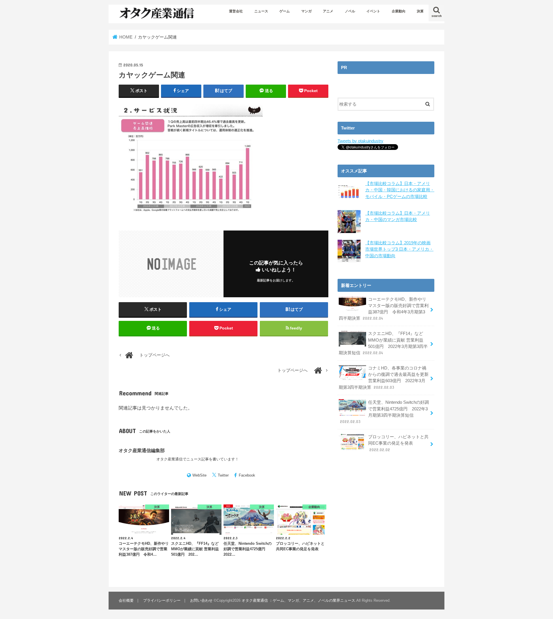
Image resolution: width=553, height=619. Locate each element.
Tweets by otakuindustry (360, 141)
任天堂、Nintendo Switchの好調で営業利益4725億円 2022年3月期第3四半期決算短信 (384, 412)
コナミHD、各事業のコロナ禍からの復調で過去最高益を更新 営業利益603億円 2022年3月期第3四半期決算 (384, 378)
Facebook (247, 475)
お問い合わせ (201, 600)
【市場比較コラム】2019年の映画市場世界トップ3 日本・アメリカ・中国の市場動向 (399, 249)
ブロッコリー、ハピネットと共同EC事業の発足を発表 (398, 443)
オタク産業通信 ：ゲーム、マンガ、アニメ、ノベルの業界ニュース (298, 600)
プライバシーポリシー (162, 600)
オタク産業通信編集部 (142, 450)
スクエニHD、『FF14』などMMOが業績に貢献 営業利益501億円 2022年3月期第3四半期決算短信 (383, 343)
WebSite (199, 475)
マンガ (306, 11)
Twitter (223, 475)
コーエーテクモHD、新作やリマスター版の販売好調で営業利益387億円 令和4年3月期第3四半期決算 (384, 309)
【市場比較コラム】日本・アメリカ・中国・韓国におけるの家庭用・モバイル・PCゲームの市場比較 (399, 190)
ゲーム (284, 11)
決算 (420, 11)
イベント (373, 11)
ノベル (350, 11)
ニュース (261, 11)
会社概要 (126, 600)
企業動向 (399, 11)
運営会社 (236, 11)
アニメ (328, 11)
